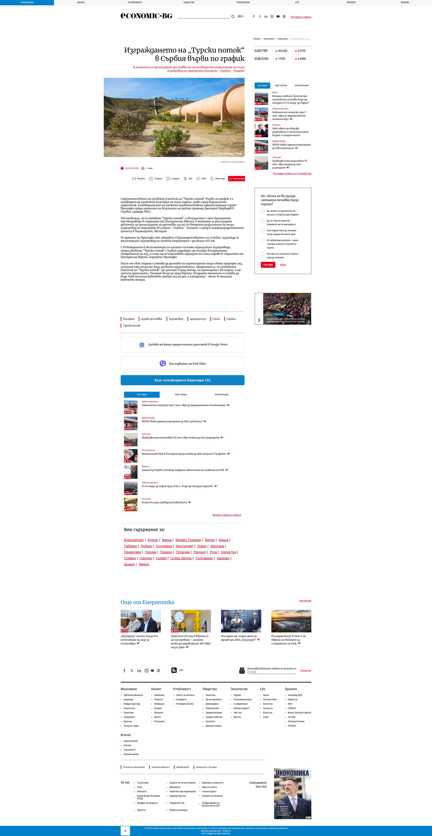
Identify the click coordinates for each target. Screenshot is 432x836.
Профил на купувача (147, 803)
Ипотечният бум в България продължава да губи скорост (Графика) (184, 453)
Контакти (141, 791)
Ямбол (144, 564)
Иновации (159, 703)
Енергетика (282, 38)
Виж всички (305, 601)
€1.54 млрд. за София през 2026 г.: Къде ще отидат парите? (178, 486)
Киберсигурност (242, 708)
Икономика (27, 2)
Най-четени (181, 394)
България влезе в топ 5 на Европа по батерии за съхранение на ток (288, 639)
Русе (213, 552)
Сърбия (231, 318)
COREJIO (292, 708)
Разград (200, 552)
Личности (268, 708)
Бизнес (81, 2)
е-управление (241, 703)
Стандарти (181, 699)
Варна (167, 540)
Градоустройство (214, 717)
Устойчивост (135, 2)
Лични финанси (214, 699)
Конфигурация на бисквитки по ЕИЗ (211, 804)
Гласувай (268, 265)
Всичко (405, 2)
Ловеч (202, 546)
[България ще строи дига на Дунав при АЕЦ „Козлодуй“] (241, 621)
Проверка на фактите (213, 782)
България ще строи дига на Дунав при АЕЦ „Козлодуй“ (239, 637)
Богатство (268, 703)
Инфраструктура (132, 703)
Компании (159, 695)
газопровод (176, 318)
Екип (139, 787)
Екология (210, 721)
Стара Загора (181, 558)
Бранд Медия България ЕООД (148, 797)
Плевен (166, 552)
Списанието (130, 749)
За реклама (143, 782)
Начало (256, 38)
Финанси (158, 712)
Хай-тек (238, 712)
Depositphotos (223, 833)
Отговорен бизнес (185, 703)
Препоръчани (221, 394)
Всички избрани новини (227, 515)
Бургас (153, 540)
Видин (210, 540)
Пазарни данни (131, 754)
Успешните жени (296, 721)
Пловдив (183, 552)
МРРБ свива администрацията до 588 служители (172, 421)
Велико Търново (188, 540)
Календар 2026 (295, 695)
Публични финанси (133, 695)
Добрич (146, 546)
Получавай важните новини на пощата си (271, 668)
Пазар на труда (131, 725)
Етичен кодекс (209, 791)
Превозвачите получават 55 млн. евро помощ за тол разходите (181, 437)
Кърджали (164, 546)
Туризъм (128, 721)
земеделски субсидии (206, 767)
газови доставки (151, 318)
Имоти (157, 717)
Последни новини (301, 17)
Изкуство (267, 712)
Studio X (226, 831)
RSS (181, 670)
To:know (127, 745)
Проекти (351, 2)
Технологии (243, 2)
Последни (142, 394)
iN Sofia (291, 717)
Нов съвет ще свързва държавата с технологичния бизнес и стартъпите (290, 132)
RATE (290, 703)
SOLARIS (292, 725)
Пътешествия (270, 699)
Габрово (130, 546)
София (161, 558)
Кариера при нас (178, 795)
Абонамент (175, 787)
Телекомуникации (243, 699)
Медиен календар (178, 810)
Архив (283, 265)
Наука (266, 695)
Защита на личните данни (183, 782)
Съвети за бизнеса (185, 695)
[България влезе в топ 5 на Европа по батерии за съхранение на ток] (291, 621)
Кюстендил (184, 546)
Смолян (146, 558)
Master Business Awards (299, 712)
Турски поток (131, 325)
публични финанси (161, 767)
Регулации (159, 721)
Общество (189, 2)
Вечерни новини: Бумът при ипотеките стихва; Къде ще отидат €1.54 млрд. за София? (290, 99)
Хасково (223, 558)
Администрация (214, 725)
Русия (216, 318)
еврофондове (182, 767)
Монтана (217, 546)
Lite (297, 2)
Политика (210, 695)
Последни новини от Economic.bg (292, 173)
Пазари (157, 708)
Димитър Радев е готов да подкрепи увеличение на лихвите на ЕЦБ (183, 470)
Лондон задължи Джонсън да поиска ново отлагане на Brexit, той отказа (286, 320)
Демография (212, 703)
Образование (212, 708)
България (128, 318)
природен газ (198, 318)
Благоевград (134, 540)
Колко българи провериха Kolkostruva (164, 502)
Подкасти (292, 699)
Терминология (131, 741)
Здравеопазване (214, 712)
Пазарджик (132, 552)
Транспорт (129, 712)
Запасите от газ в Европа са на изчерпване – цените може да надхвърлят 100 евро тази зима (191, 641)
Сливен (130, 558)
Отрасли (158, 699)
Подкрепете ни (177, 803)
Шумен (129, 564)
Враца (223, 540)
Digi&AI (237, 695)
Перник (150, 552)
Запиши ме (305, 670)
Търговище (204, 558)
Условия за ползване (212, 795)
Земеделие (129, 717)
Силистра (228, 552)
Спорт (266, 717)
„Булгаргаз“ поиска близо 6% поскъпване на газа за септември (139, 639)
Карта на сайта (209, 787)
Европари (128, 699)
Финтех (237, 717)
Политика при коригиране (183, 791)
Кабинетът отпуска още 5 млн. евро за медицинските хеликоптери (184, 405)
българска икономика (134, 767)
